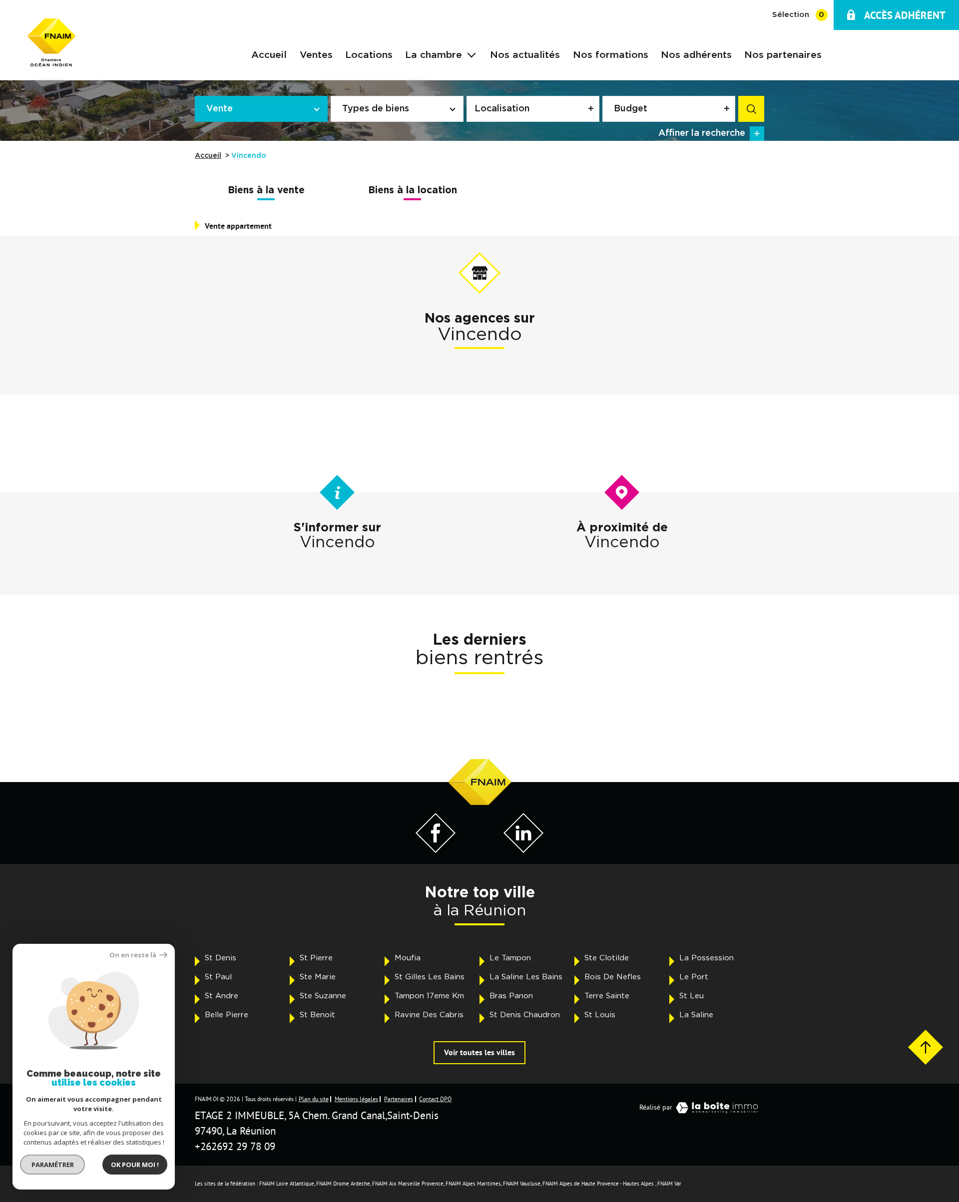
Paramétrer (52, 1164)
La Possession (706, 958)
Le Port (693, 977)
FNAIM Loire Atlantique (286, 1183)
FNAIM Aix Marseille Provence (408, 1183)
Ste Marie (318, 977)
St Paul (218, 977)
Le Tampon (510, 958)
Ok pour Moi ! (135, 1164)
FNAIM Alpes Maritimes (473, 1183)
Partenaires (398, 1099)
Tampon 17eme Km (429, 996)
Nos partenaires (783, 55)
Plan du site (314, 1099)
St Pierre (316, 958)
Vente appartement (238, 226)
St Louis (599, 1015)
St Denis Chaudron (524, 1015)
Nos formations (610, 55)
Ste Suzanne (323, 996)
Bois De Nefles (612, 977)
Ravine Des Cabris (429, 1015)
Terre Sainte (606, 996)
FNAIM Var (669, 1183)
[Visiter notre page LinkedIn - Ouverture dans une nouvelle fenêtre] (523, 850)
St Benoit (317, 1015)
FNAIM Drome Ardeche (343, 1183)
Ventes (316, 55)
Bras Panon (511, 996)
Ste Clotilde (606, 958)
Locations (369, 55)
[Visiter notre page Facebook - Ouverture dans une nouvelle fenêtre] (436, 850)
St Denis (220, 958)
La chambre (433, 55)
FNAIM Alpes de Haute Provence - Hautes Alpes (598, 1183)
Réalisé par (655, 1107)
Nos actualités (525, 55)
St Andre (221, 996)
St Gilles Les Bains (430, 977)
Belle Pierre (226, 1015)
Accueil (269, 55)
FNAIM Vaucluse (521, 1183)
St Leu (691, 996)
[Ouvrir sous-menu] (471, 53)
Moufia (408, 958)
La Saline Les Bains (525, 977)
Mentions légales (356, 1099)
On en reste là (133, 955)
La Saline (696, 1015)
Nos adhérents (696, 55)
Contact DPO (435, 1099)
